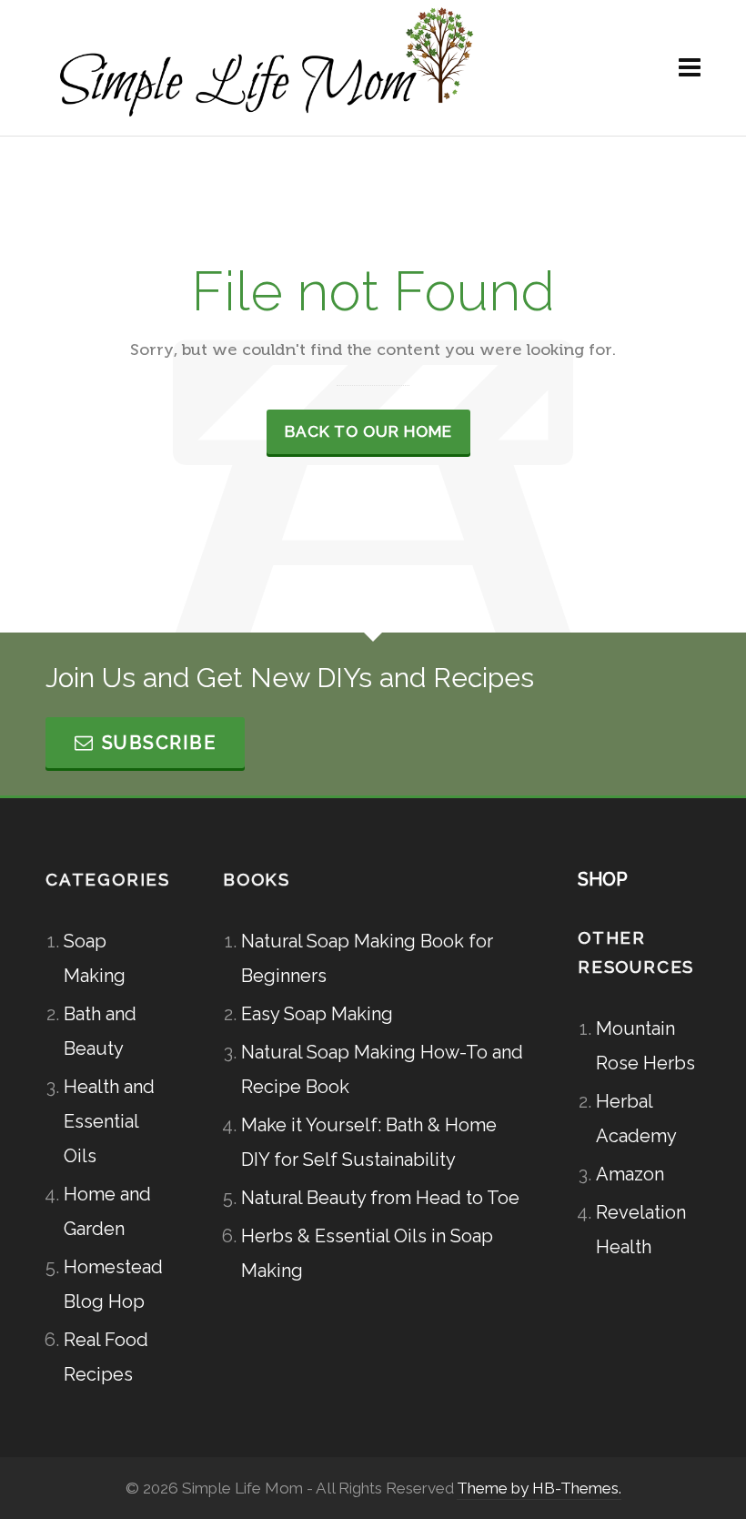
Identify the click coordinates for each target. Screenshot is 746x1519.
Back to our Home (368, 431)
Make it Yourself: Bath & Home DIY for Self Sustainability (369, 1142)
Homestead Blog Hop (113, 1284)
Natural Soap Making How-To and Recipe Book (382, 1069)
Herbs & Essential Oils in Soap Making (367, 1253)
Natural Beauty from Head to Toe (380, 1198)
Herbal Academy (636, 1118)
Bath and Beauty (100, 1031)
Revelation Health (641, 1229)
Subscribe (159, 743)
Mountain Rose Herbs (645, 1046)
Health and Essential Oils (109, 1121)
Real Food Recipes (106, 1357)
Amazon (630, 1174)
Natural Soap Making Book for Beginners (367, 958)
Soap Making (95, 958)
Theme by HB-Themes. (539, 1488)
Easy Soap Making (317, 1014)
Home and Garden (107, 1211)
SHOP (603, 879)
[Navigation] (690, 68)
